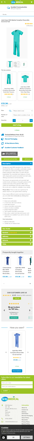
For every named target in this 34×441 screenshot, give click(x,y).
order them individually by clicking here (18, 196)
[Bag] (31, 2)
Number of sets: (4, 115)
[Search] (4, 2)
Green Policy (25, 418)
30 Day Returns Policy (12, 143)
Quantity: (4, 120)
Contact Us (25, 410)
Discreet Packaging (11, 139)
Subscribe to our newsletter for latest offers (15, 378)
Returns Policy (26, 424)
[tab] (17, 163)
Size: (2, 110)
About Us (24, 408)
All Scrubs (27, 159)
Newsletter (25, 420)
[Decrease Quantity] (14, 120)
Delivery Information (25, 412)
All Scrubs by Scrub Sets (10, 159)
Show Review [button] (14, 317)
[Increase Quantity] (31, 120)
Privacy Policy (26, 422)
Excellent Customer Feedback (14, 147)
